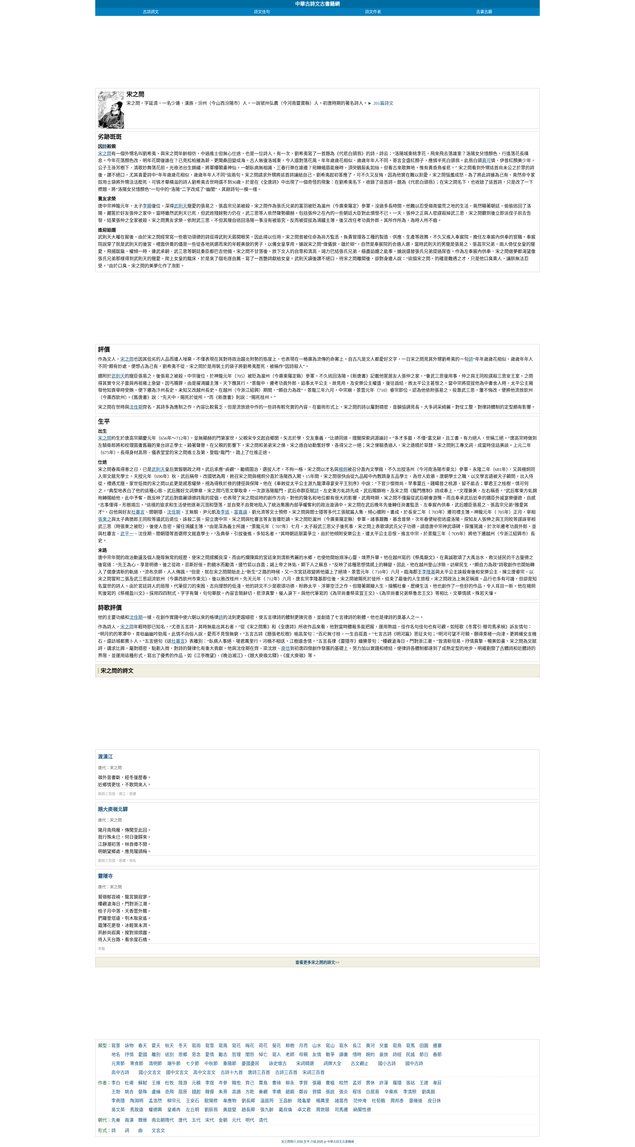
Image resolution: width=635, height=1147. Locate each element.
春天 (142, 1045)
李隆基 (428, 572)
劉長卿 (248, 1100)
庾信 (285, 648)
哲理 (236, 1054)
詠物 (129, 1045)
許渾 (383, 1082)
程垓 (356, 1091)
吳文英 (118, 1109)
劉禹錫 (428, 1091)
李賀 (303, 1082)
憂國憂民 (250, 1063)
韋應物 (229, 1100)
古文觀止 (360, 1063)
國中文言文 (177, 1072)
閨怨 (249, 1054)
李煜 (209, 1082)
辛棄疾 (391, 1091)
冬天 (182, 1045)
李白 (115, 1082)
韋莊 (437, 1082)
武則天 (180, 206)
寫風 (223, 1045)
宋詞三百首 (313, 1072)
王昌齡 (285, 1100)
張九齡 (267, 1109)
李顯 (147, 206)
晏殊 (142, 1091)
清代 (263, 1120)
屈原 (182, 1091)
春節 (437, 1054)
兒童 (383, 1045)
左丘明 (192, 1109)
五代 (196, 1120)
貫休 (370, 1082)
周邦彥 (397, 1100)
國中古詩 (414, 1063)
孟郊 (356, 1082)
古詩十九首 (232, 1072)
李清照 (409, 1091)
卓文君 (304, 1109)
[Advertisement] (244, 50)
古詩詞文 (151, 12)
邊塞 (437, 1045)
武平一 (127, 533)
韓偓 (209, 1091)
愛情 (209, 1054)
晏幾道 (415, 1100)
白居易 (372, 1091)
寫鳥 (397, 1045)
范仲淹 (360, 1100)
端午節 (174, 1063)
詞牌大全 (332, 1063)
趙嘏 (290, 1091)
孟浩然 (155, 1100)
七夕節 (192, 1063)
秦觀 (263, 1091)
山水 (316, 1045)
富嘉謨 (240, 512)
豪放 (383, 1054)
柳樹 (290, 1045)
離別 (156, 1054)
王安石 (192, 1100)
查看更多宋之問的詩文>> (317, 962)
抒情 (129, 1054)
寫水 (343, 1045)
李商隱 (118, 1100)
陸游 (182, 1082)
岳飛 (169, 1091)
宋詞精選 (305, 1063)
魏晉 (142, 1120)
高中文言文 (204, 1072)
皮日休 (434, 1100)
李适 (225, 512)
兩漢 (129, 1120)
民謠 (410, 1054)
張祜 (410, 1082)
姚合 (129, 1091)
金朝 (223, 1120)
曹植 (330, 1082)
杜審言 (138, 512)
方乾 (249, 1091)
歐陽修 (211, 1100)
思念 (196, 1054)
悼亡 (263, 1054)
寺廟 (101, 949)
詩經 (397, 1054)
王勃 (115, 1091)
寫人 (276, 1054)
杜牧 (169, 1082)
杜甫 (129, 1082)
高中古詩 (120, 1072)
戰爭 (330, 1054)
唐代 (102, 768)
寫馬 (410, 1045)
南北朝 (158, 1120)
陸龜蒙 (304, 1100)
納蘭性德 (362, 1109)
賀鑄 (316, 1091)
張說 (330, 1091)
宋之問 (104, 153)
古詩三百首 (286, 1072)
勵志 (223, 1054)
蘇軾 (142, 1082)
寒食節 (136, 1063)
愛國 (142, 1054)
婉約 (370, 1054)
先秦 (115, 1120)
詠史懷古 (278, 1063)
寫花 (236, 1045)
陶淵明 (136, 1100)
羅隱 (397, 1082)
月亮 (303, 1045)
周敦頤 (322, 1109)
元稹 (196, 1082)
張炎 (343, 1091)
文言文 (158, 1130)
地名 (132, 860)
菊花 (276, 1045)
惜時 (356, 1054)
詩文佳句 (262, 12)
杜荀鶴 (378, 1100)
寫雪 (209, 1045)
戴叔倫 (285, 1109)
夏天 (156, 1045)
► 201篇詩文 (380, 103)
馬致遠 (136, 1109)
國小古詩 (387, 1063)
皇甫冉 (174, 1109)
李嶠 (276, 1091)
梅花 (249, 1045)
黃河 (370, 1045)
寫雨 (196, 1045)
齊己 (249, 1082)
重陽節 (229, 1063)
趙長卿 (248, 1109)
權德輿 (155, 1109)
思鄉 (132, 794)
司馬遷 (341, 1109)
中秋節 (211, 1063)
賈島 (263, 1082)
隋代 (169, 1120)
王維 (156, 1082)
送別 (169, 1054)
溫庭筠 (267, 1100)
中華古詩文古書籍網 (317, 4)
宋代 (209, 1120)
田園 (423, 1045)
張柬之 (104, 519)
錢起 (196, 1091)
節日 (423, 1054)
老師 (290, 1054)
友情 (316, 1054)
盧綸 (156, 1091)
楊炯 (343, 469)
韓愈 (236, 1082)
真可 (486, 160)
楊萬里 (322, 1100)
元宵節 (118, 1063)
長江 (356, 1045)
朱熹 (223, 1091)
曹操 (276, 1082)
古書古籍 (484, 12)
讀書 (343, 1054)
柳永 (290, 1082)
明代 (249, 1120)
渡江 (122, 794)
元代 (236, 1120)
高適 (236, 1091)
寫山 (330, 1045)
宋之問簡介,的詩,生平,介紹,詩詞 (302, 1142)
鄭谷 (303, 1091)
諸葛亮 (341, 1100)
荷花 (263, 1045)
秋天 (169, 1045)
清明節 (155, 1063)
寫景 (115, 1045)
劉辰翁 (211, 1109)
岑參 (223, 1082)
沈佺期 (136, 407)
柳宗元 (174, 1100)
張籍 (316, 1082)
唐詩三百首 (106, 794)
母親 (303, 1054)
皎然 (343, 1082)
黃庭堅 (229, 1109)
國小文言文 (150, 1072)
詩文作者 (373, 12)
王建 (423, 1082)
